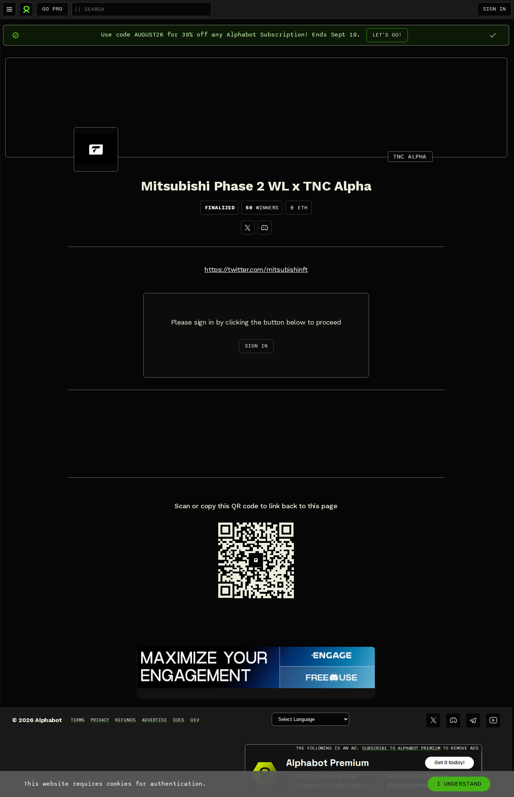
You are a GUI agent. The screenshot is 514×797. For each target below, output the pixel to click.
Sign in (494, 9)
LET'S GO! (387, 35)
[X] (248, 228)
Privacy (100, 719)
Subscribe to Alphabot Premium (401, 748)
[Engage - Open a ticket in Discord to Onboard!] (256, 666)
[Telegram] (473, 720)
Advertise (154, 719)
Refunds (125, 719)
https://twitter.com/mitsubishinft (255, 269)
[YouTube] (493, 720)
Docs (178, 719)
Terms (78, 719)
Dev (194, 719)
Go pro (52, 9)
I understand (458, 784)
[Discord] (265, 228)
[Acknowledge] (493, 35)
